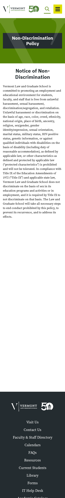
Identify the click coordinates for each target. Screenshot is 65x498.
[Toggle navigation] (57, 9)
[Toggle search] (47, 9)
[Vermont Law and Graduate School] (15, 9)
